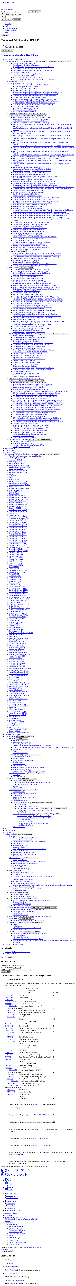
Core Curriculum (18, 762)
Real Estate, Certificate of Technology (24, 110)
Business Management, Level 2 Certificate (26, 87)
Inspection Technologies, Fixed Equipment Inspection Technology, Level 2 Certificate (39, 212)
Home (7, 45)
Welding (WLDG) (14, 731)
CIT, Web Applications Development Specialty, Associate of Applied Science (37, 418)
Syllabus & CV (13, 1241)
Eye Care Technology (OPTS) (18, 615)
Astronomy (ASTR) (15, 479)
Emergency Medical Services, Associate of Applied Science (31, 273)
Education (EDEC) (15, 577)
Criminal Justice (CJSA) (16, 556)
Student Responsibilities (20, 915)
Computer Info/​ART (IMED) (18, 544)
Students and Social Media (21, 894)
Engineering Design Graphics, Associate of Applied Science (31, 425)
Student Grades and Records (21, 802)
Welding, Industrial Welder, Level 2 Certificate (27, 249)
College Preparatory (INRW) (18, 517)
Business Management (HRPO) (18, 497)
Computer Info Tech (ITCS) (17, 533)
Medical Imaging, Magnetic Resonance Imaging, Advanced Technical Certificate (38, 300)
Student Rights (17, 913)
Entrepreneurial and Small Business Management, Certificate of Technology (36, 94)
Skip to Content (10, 2)
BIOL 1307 (10, 1079)
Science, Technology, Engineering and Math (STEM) (25, 378)
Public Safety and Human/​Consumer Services (23, 334)
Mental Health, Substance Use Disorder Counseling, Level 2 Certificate (35, 314)
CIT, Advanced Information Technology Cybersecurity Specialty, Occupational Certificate (41, 391)
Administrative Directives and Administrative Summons (30, 909)
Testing (15, 751)
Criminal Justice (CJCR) (16, 552)
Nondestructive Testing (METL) (19, 683)
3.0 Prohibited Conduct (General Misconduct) (27, 928)
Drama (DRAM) (14, 574)
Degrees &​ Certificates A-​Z (13, 734)
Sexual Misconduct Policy (25, 825)
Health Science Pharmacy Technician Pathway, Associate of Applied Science (37, 287)
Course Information (19, 764)
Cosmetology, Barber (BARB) (18, 551)
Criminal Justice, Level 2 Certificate (24, 360)
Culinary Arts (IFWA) (15, 561)
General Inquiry (11, 1196)
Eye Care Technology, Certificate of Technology (28, 280)
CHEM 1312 (9, 1068)
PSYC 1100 (12, 1001)
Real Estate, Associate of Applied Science (26, 108)
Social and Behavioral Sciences (18, 439)
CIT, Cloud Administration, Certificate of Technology (29, 398)
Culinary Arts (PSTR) (15, 563)
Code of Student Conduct (17, 922)
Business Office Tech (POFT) (18, 504)
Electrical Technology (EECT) (18, 588)
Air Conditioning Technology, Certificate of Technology (30, 119)
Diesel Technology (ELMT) (17, 572)
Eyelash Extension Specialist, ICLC (24, 371)
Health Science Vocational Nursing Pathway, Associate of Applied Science (36, 289)
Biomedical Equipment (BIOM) (19, 488)
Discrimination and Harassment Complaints (34, 823)
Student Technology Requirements (23, 896)
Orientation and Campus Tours (22, 749)
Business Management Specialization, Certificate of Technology (33, 85)
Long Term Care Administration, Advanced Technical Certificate (33, 104)
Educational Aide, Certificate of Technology (26, 260)
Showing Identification (20, 860)
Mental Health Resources (12, 1217)
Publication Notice (18, 843)
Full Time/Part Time (7, 967)
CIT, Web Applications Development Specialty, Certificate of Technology (36, 420)
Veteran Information (19, 827)
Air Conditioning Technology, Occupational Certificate (30, 121)
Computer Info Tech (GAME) (18, 526)
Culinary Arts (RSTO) (16, 565)
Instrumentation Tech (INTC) (18, 643)
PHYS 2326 (9, 1053)
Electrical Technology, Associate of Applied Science (29, 190)
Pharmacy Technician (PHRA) (18, 699)
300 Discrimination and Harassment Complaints (28, 939)
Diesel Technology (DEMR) (18, 570)
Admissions (12, 738)
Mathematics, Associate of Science (23, 436)
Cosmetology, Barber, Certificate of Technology (28, 348)
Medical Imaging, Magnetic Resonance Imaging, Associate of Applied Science (37, 301)
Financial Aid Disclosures (17, 1230)
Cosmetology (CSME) (16, 549)
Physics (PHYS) (14, 708)
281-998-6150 (11, 1193)
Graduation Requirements (17, 773)
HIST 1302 (8, 1066)
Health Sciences (14, 267)
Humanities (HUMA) (15, 640)
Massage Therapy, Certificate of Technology (26, 377)
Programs (8, 25)
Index (6, 32)
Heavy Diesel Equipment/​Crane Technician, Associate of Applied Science (36, 201)
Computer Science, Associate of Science (25, 423)
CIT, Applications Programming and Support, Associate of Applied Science (36, 393)
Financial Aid (17, 780)
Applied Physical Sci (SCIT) (18, 472)
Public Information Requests (21, 905)
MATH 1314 (43, 1115)
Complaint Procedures (16, 931)
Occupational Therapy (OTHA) (19, 695)
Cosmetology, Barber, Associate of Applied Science (29, 346)
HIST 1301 (8, 1059)
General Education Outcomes (22, 769)
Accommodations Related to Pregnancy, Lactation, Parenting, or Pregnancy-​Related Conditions (42, 885)
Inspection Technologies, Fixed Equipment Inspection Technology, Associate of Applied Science (43, 210)
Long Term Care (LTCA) (17, 647)
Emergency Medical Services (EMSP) (20, 597)
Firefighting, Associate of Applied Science (26, 373)
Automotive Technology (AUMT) (19, 485)
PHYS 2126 (12, 1054)
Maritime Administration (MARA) (19, 652)
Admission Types (18, 740)
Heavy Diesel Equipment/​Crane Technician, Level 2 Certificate (32, 203)
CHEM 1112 (13, 1070)
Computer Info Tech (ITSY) (17, 542)
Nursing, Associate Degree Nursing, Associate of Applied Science (33, 317)
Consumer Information (16, 1228)
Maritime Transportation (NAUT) (19, 654)
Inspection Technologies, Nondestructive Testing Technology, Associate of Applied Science (41, 213)
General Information (11, 28)
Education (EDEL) (15, 579)
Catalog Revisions (10, 452)
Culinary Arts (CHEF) (16, 560)
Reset (3, 971)
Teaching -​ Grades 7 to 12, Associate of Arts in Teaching (30, 265)
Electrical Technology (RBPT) (18, 593)
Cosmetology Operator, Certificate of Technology (28, 339)
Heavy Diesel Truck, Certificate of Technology (27, 208)
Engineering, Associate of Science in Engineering (28, 432)
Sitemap (7, 1221)
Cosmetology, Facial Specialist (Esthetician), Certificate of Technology (35, 350)
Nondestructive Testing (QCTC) (19, 686)
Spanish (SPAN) (14, 725)
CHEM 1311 (9, 1004)
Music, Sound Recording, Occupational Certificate (28, 77)
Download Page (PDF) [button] (12, 1266)
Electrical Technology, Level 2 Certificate (26, 194)
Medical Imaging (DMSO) (17, 663)
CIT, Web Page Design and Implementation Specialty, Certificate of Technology (38, 421)
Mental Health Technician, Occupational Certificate (29, 312)
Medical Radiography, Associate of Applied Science (29, 308)
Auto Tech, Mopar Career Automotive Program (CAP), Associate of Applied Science (39, 156)
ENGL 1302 (9, 1026)
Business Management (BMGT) (19, 495)
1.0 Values (16, 924)
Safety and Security (15, 858)
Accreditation (13, 1224)
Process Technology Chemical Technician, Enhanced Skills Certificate (35, 237)
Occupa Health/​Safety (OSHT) (18, 693)
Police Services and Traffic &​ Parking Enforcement (29, 861)
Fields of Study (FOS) (20, 765)
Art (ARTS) (12, 476)
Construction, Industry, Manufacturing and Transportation (27, 113)
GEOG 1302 (11, 1092)
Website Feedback (12, 1198)
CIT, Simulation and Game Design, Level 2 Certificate (30, 414)
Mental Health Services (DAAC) (19, 670)
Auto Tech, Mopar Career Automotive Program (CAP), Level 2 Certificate (36, 158)
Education (12, 251)
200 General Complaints (20, 937)
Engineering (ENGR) (15, 602)
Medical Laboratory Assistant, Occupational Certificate (30, 305)
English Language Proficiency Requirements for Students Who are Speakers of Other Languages (43, 747)
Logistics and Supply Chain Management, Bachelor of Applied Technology (36, 101)
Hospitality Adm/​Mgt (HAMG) (18, 638)
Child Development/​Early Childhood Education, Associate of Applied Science (37, 255)
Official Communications (20, 850)
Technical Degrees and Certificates (23, 760)
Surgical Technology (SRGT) (18, 729)
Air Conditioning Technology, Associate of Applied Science (31, 117)
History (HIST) (13, 636)
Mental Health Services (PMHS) (19, 672)
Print (9, 957)
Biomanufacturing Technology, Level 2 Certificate (28, 172)
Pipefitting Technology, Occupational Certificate (28, 233)
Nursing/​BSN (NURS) (16, 688)
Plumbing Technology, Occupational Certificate (27, 235)
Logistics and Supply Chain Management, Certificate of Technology (34, 103)
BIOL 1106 (14, 1076)
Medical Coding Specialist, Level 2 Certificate (27, 294)
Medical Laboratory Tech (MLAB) (20, 668)
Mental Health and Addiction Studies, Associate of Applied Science (34, 310)
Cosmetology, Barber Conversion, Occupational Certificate (31, 344)
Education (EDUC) (15, 585)
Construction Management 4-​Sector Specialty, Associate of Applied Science (36, 183)
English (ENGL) (14, 606)
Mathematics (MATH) (16, 658)
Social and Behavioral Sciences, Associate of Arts (28, 445)
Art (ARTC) (12, 474)
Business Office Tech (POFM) (18, 503)
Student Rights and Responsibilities (24, 814)
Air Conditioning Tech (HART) (19, 465)
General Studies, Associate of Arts (23, 443)
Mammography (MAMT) (17, 649)
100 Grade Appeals (19, 935)
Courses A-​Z (9, 458)
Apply (3, 957)
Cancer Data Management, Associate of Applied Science (30, 271)
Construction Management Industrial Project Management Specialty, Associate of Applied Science (43, 187)
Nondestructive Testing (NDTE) (19, 684)
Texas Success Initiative (20, 753)
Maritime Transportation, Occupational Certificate (28, 231)
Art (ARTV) (13, 478)
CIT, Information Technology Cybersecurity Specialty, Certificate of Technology (38, 404)
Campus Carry (17, 795)
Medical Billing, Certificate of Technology (26, 292)
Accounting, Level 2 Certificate (22, 83)
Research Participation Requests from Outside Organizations (31, 900)
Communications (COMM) (17, 520)
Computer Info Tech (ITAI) (17, 529)
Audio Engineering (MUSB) (18, 481)
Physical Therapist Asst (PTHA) (19, 706)
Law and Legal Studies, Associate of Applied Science (29, 97)
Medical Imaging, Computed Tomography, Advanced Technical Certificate (36, 296)
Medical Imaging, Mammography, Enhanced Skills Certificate (32, 303)
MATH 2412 (38, 1104)
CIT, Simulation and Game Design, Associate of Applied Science (33, 412)
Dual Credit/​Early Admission (22, 742)
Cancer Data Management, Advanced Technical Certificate (31, 269)
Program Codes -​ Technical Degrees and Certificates (29, 771)
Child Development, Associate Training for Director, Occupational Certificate (37, 253)
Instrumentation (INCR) (16, 642)
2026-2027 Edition (19, 55)
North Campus (10, 1204)
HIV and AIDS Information (21, 881)
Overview (12, 836)
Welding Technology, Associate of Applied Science (29, 244)
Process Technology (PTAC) (18, 713)
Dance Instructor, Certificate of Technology (26, 65)
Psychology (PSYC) (15, 716)
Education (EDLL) (15, 581)
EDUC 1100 (9, 1000)
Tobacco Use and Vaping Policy (23, 880)
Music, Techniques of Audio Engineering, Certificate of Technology (34, 79)
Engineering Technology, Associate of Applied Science (30, 430)
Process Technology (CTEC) (18, 711)
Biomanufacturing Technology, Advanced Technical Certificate (32, 169)
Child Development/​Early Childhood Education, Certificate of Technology (36, 256)
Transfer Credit (21, 812)
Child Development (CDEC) (18, 510)
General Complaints (27, 821)
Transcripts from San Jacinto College (28, 808)
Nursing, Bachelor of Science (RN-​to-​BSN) (26, 319)
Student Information (15, 790)
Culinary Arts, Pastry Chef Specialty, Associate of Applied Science (33, 368)
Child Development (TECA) (18, 511)
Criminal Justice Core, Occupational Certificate (27, 353)
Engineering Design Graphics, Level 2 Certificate (28, 429)
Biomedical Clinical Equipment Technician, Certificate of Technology (34, 178)
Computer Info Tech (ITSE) (17, 538)
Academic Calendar (19, 792)
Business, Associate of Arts (21, 90)
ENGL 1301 (9, 997)
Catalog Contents (10, 450)
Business (11, 81)
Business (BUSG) (14, 492)
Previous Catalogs (10, 830)
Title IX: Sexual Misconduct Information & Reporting (21, 1219)
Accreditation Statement (20, 845)
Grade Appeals (25, 820)
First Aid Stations (18, 874)
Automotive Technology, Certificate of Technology (29, 167)
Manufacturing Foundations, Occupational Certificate (29, 434)
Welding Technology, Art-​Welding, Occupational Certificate (31, 242)
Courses (7, 26)
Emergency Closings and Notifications (25, 867)
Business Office (14, 887)
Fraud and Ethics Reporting (17, 1233)
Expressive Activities (19, 902)
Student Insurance (18, 878)
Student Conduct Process (20, 929)
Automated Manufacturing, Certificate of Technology (29, 382)
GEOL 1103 (14, 1085)
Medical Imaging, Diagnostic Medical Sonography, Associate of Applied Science (38, 298)
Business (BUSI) (14, 494)
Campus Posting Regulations (22, 904)
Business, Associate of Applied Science (25, 88)
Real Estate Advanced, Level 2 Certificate (26, 106)
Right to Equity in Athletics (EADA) (24, 854)
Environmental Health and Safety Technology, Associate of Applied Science (36, 197)
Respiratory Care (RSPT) (17, 722)
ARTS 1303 (11, 1010)
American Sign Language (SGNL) (19, 467)
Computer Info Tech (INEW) (18, 527)
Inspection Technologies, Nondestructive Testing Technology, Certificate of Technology (40, 215)
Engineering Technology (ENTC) (19, 604)
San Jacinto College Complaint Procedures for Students (34, 816)
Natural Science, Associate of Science (24, 437)
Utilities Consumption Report (18, 1242)
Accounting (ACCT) (15, 460)
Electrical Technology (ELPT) (18, 590)
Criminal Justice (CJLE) (16, 554)
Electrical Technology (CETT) (18, 586)
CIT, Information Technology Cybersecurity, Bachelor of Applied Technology (37, 405)
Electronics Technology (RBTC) (19, 595)
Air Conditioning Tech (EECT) (18, 463)
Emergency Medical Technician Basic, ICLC (27, 276)
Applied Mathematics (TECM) (18, 470)
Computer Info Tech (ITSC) (17, 536)
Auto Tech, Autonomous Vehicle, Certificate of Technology (31, 122)
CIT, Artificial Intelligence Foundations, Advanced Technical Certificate (35, 396)
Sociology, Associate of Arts (21, 447)
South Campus (10, 1208)
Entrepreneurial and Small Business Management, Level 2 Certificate (34, 95)
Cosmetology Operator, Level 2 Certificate (26, 341)
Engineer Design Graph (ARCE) (19, 599)
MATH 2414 (9, 1023)
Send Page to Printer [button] (11, 1260)
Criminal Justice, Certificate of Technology (26, 357)
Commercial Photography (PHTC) (19, 519)
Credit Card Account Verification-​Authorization (27, 889)
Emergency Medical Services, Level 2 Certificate (28, 275)
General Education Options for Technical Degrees (28, 767)
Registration (16, 799)
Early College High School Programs (24, 744)
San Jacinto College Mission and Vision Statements (29, 842)
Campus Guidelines (15, 898)
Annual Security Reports (16, 1226)
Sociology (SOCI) (14, 724)
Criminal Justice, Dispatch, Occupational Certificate (29, 359)
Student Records (14, 918)
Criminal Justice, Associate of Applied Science (27, 355)
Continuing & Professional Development (17, 952)
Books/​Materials (10, 448)
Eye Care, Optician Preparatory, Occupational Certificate (30, 282)
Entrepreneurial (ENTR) (16, 611)
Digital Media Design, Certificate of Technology (28, 68)
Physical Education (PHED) (17, 704)
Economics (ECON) (15, 576)
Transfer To (4, 969)
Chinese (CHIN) (14, 513)
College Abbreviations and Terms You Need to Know (29, 849)
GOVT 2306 (9, 1057)
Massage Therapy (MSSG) (17, 656)
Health (11, 870)
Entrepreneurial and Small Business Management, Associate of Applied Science (37, 92)
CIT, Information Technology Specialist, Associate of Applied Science (34, 407)
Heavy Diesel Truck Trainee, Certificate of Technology (30, 205)
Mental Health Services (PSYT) (19, 674)
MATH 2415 (9, 1050)
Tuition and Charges (19, 788)
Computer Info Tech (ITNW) (18, 535)
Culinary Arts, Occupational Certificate (25, 366)
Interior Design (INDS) (16, 645)
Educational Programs (15, 755)
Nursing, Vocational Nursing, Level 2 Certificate (28, 323)
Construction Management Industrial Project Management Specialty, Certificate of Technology (42, 188)
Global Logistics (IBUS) (16, 627)
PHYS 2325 (9, 1030)
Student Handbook (11, 30)
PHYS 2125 (12, 1032)
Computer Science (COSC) (17, 545)
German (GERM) (14, 626)
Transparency (9, 1223)
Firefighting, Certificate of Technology (25, 375)
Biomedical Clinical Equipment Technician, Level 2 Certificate (32, 180)
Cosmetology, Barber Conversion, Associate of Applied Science (33, 343)
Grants (11, 1235)
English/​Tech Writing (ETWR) (18, 609)
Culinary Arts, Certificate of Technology (25, 364)
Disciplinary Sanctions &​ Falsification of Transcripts (37, 810)
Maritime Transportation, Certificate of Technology (28, 229)
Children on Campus (19, 865)
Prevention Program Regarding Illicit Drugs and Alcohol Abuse (32, 876)
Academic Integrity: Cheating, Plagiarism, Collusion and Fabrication (30, 916)
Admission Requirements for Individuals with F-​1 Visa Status (32, 746)
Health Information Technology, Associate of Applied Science (32, 284)
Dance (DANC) (14, 567)
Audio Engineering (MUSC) (18, 483)
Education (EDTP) (14, 583)
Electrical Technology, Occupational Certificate (27, 196)
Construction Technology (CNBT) (19, 547)
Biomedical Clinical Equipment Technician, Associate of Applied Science (35, 176)
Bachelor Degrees (18, 758)
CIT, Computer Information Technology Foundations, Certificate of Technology (38, 400)
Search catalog (5, 12)
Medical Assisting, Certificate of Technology (26, 291)
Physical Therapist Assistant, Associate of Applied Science (31, 328)
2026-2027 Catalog (11, 1273)
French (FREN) (14, 620)
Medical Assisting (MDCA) (17, 659)
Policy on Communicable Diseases (23, 872)
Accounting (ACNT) (15, 462)
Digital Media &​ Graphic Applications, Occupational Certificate (32, 70)
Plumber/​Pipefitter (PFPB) (17, 709)
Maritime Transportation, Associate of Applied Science (30, 228)
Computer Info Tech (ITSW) (18, 540)
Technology (12, 892)
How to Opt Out (18, 856)
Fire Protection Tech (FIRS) (17, 617)
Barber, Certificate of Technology (23, 336)
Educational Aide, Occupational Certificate (26, 262)
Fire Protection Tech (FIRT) (17, 618)
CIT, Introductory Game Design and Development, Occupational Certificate (36, 409)
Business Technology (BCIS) (18, 506)
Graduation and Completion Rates (23, 852)
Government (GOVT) (15, 631)
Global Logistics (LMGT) (17, 629)
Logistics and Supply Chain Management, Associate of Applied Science (35, 99)
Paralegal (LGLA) (14, 697)
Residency (16, 786)
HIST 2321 (10, 1094)
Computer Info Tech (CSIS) (17, 522)
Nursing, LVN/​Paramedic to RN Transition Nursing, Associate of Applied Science (38, 321)
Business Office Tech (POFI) (18, 501)
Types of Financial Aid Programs (27, 784)
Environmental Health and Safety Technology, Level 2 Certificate (33, 199)
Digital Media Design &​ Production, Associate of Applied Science (33, 67)
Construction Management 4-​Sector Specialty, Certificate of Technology (35, 185)
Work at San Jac (10, 1215)
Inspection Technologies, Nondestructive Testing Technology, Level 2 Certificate (38, 217)
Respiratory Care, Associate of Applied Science (27, 330)
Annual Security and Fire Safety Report (25, 793)
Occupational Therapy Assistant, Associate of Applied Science (32, 325)
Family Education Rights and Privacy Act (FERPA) (29, 920)
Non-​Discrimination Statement (22, 840)
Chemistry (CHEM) (15, 508)
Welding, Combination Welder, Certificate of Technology (30, 246)
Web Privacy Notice (15, 1244)
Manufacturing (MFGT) (16, 650)
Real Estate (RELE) (15, 720)
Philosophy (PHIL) (15, 700)
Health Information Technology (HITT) (21, 633)
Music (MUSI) (13, 681)
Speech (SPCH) (14, 727)
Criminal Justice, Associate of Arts (23, 441)
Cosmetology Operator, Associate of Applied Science (29, 337)
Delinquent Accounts (19, 891)
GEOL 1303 (11, 1083)
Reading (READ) (14, 718)
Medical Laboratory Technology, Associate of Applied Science (32, 307)
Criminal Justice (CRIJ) (16, 558)
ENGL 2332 (11, 1090)
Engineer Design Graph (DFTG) (19, 601)
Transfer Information (19, 776)
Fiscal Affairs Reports (15, 1232)
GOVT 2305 (9, 1028)
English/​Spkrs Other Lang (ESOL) (19, 608)
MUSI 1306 (11, 1017)
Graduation (16, 775)
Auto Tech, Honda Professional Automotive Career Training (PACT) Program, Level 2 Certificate (43, 155)
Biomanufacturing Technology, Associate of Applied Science (32, 171)
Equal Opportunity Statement (31, 1247)
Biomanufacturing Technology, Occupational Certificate (30, 174)
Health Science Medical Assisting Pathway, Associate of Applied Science (35, 285)
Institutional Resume (15, 1237)
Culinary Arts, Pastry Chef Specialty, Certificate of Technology (32, 369)
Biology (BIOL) (14, 486)
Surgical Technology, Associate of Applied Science (29, 332)
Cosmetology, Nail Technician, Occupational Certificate (30, 352)
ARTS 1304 (11, 1012)
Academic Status (22, 804)
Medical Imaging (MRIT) (17, 665)
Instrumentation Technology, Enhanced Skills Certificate (30, 224)
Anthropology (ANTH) (16, 469)
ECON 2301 (11, 1039)
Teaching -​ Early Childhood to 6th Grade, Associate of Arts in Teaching (35, 264)
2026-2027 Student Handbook (14, 1280)
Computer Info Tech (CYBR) (18, 524)
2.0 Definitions (17, 926)
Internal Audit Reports (16, 1239)
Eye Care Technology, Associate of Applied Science (29, 278)
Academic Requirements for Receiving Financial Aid (33, 782)
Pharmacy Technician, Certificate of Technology (28, 326)
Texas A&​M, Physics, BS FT (14, 944)
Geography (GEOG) (15, 622)
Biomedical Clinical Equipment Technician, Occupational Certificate (34, 181)
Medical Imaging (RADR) (17, 667)
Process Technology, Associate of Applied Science (28, 238)
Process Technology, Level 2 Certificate (25, 240)
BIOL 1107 (14, 1081)
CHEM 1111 (13, 1006)
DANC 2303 (11, 1015)
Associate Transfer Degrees (21, 757)
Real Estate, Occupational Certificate (24, 112)
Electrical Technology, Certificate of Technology (28, 192)
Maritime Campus (11, 1206)
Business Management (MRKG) (19, 499)
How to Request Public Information (24, 797)
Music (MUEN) (14, 679)
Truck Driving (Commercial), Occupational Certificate (26, 456)
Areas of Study (9, 59)
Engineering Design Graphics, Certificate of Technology (30, 427)
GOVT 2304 (11, 1041)
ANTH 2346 (11, 1037)
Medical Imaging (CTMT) (17, 661)
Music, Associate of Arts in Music (23, 76)
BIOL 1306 (10, 1075)
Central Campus (11, 1201)
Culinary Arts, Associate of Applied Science (26, 362)
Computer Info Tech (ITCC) (17, 531)
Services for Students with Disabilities (24, 883)
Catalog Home (9, 23)
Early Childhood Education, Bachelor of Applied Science (30, 258)
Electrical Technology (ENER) (18, 592)
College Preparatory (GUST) (18, 515)
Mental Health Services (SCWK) (19, 675)
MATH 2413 (9, 995)
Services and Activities (20, 801)
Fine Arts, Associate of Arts (21, 72)
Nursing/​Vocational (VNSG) (18, 691)
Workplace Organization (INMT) (19, 732)
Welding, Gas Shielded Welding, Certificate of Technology (31, 247)
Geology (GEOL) (14, 624)
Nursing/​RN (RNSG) (15, 690)
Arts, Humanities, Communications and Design (23, 61)
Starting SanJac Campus (8, 966)
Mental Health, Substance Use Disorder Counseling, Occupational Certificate (37, 316)
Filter (8, 971)
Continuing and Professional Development (18, 454)
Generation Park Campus (14, 1210)
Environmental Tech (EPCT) (18, 613)
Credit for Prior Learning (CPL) (27, 806)
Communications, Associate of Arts (24, 63)
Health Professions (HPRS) (17, 634)
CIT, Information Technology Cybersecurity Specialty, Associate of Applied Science (39, 402)
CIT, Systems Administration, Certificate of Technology (30, 416)
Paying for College (14, 778)
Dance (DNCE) (14, 568)
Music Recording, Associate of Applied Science (27, 74)
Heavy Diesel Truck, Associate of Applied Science (28, 206)
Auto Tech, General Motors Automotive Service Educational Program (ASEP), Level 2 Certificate (43, 146)
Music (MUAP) (14, 677)
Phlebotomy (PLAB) (15, 702)
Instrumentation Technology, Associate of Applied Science (31, 222)
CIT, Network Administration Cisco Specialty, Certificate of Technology (35, 411)
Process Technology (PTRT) (18, 715)
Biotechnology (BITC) (16, 490)
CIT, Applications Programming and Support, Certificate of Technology (35, 395)
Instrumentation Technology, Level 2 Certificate (27, 226)
